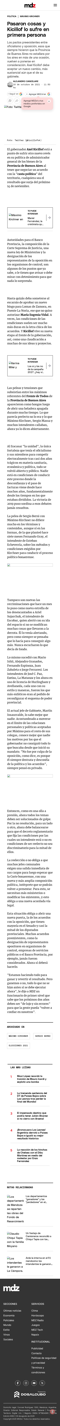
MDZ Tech (37, 1329)
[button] (55, 5)
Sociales (8, 1339)
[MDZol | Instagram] (25, 1383)
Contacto (36, 1353)
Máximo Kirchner (18, 1036)
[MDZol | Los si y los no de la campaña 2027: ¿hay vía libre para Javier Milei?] (49, 366)
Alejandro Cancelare (25, 81)
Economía (8, 1315)
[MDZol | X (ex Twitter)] (42, 1383)
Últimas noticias (12, 1310)
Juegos (35, 1325)
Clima (34, 1310)
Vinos (6, 1334)
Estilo (6, 1329)
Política (11, 16)
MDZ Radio (37, 1320)
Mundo (7, 1325)
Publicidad (37, 1348)
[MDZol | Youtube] (34, 1383)
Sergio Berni (43, 1036)
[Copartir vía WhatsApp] (10, 101)
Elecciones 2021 (18, 1046)
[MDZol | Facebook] (17, 1383)
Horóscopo (37, 1315)
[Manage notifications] (52, 1411)
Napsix (35, 1334)
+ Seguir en (13, 94)
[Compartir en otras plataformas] (17, 101)
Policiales (8, 1320)
